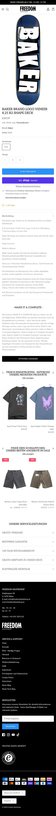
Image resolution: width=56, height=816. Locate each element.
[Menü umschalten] (3, 9)
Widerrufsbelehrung (10, 662)
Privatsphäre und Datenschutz (15, 674)
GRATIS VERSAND (12, 532)
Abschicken (10, 726)
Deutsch (7, 801)
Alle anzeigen (28, 378)
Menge (5, 154)
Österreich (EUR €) (12, 793)
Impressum (6, 670)
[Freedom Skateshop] (28, 9)
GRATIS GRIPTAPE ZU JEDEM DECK (22, 560)
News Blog (6, 685)
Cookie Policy (8, 677)
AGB (4, 666)
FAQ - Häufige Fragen (11, 651)
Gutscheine (6, 681)
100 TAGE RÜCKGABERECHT (18, 551)
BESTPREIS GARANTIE (14, 541)
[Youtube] (13, 734)
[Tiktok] (18, 734)
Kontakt (5, 647)
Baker (10, 128)
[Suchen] (8, 9)
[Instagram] (8, 734)
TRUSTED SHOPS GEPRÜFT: (14, 746)
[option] (28, 60)
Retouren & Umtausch (11, 658)
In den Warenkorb (28, 171)
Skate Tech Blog (8, 689)
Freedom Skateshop (14, 807)
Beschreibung (8, 216)
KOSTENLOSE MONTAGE (16, 569)
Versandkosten (22, 123)
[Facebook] (3, 734)
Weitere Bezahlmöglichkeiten (28, 186)
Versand (5, 654)
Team (4, 643)
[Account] (47, 9)
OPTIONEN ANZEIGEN (28, 359)
